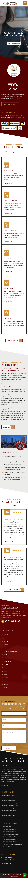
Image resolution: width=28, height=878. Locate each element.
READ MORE (7, 183)
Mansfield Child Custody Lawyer (11, 834)
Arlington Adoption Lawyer (9, 798)
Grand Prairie (7, 661)
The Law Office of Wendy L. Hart (14, 3)
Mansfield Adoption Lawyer (9, 829)
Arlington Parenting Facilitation (10, 813)
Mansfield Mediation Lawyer (10, 841)
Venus (5, 687)
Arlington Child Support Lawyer (10, 805)
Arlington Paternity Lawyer (9, 815)
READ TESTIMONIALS (10, 104)
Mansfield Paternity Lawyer (9, 846)
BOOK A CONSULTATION (14, 43)
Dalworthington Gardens (10, 651)
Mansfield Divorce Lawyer (9, 839)
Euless (5, 654)
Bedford (6, 638)
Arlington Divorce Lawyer (8, 808)
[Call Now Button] (25, 875)
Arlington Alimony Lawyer (8, 800)
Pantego (6, 684)
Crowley (6, 648)
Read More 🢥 (4, 785)
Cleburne (6, 644)
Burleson (6, 641)
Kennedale (6, 677)
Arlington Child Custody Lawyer (10, 803)
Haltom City (7, 664)
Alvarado (6, 634)
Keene (5, 674)
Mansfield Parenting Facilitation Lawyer (12, 844)
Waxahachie (7, 691)
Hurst (5, 667)
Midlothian (6, 681)
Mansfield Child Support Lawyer (11, 836)
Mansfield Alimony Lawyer (9, 831)
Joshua (5, 671)
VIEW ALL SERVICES (12, 340)
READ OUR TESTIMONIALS (12, 589)
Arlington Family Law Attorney (9, 795)
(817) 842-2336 (12, 621)
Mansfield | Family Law (8, 826)
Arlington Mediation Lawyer (9, 810)
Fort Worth (6, 657)
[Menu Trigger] (25, 3)
